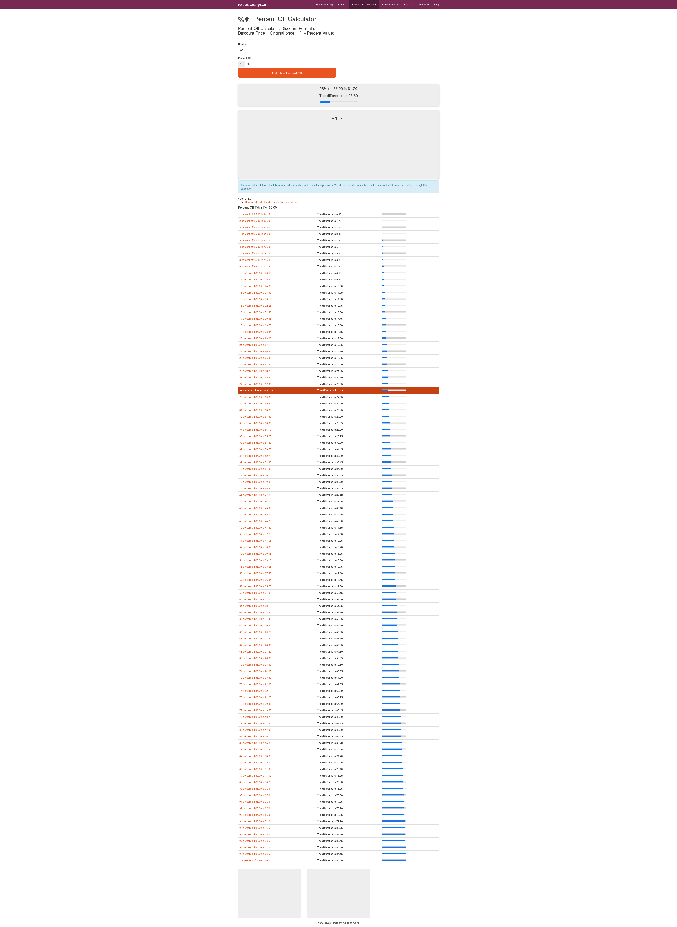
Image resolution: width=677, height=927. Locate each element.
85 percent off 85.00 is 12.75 (255, 762)
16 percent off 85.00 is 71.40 (255, 312)
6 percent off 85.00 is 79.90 (254, 247)
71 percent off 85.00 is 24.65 (255, 671)
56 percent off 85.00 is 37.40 (255, 573)
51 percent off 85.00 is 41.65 (255, 540)
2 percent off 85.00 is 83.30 (254, 220)
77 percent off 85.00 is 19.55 (255, 710)
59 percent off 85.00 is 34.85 (255, 592)
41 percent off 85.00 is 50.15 (255, 475)
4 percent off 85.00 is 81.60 (254, 233)
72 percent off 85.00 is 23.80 (255, 677)
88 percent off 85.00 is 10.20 (255, 782)
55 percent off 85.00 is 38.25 (255, 566)
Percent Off (364, 4)
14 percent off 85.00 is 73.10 (255, 299)
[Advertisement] (338, 153)
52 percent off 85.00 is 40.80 (255, 547)
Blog (436, 4)
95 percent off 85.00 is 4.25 (254, 827)
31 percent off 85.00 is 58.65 (255, 410)
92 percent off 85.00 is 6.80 (254, 808)
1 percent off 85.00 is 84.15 (254, 214)
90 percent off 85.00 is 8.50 (254, 795)
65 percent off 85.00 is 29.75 (255, 632)
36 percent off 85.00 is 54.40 (255, 442)
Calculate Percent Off (287, 73)
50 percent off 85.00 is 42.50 (255, 534)
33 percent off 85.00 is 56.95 (255, 423)
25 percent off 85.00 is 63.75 (255, 371)
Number (242, 44)
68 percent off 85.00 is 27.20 (255, 651)
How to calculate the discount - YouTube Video (271, 202)
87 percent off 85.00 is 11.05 (255, 775)
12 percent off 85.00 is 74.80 (255, 286)
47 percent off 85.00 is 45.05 (255, 514)
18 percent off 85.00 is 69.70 (255, 325)
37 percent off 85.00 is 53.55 (255, 449)
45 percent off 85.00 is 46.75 (255, 501)
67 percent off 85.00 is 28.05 (255, 645)
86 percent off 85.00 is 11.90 (255, 769)
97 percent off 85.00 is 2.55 (254, 841)
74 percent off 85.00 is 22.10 (255, 690)
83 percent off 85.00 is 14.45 (255, 749)
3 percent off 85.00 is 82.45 (254, 227)
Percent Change (331, 4)
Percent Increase (396, 4)
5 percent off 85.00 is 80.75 (254, 240)
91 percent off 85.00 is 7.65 (254, 801)
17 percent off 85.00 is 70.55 (255, 318)
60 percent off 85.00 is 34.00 (255, 599)
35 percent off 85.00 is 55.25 (255, 436)
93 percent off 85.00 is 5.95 (254, 814)
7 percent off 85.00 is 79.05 (254, 253)
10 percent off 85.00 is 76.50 (255, 273)
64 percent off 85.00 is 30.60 (255, 625)
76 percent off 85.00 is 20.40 (255, 703)
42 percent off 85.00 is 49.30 (255, 482)
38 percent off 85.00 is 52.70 (255, 455)
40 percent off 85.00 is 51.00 (255, 468)
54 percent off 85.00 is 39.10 (255, 560)
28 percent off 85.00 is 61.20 (256, 390)
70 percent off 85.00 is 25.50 (255, 664)
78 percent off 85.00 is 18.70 (255, 716)
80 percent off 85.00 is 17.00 (255, 730)
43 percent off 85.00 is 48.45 (255, 488)
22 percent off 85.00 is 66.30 (255, 351)
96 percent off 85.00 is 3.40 (254, 834)
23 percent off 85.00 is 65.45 (255, 358)
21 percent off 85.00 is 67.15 (255, 344)
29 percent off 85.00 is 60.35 (255, 397)
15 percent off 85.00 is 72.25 (255, 305)
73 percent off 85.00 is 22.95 (255, 684)
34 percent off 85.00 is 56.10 (255, 429)
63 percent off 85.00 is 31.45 (255, 619)
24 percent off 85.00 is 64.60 (255, 364)
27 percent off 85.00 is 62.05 (255, 384)
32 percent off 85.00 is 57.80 (255, 416)
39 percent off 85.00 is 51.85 (255, 462)
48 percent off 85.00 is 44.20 (255, 521)
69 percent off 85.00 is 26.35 (255, 658)
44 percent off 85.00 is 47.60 (255, 495)
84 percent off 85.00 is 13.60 (255, 756)
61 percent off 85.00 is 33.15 (255, 606)
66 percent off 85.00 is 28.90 (255, 638)
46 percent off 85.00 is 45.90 (255, 508)
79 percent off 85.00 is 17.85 (255, 723)
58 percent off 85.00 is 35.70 (255, 586)
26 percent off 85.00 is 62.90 (255, 377)
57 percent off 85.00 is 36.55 (255, 579)
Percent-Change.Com (253, 4)
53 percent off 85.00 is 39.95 (255, 553)
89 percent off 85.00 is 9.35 (254, 788)
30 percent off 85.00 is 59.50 (255, 403)
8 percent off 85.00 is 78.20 (254, 260)
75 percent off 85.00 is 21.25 (255, 697)
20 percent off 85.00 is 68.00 (255, 338)
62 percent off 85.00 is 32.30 (255, 612)
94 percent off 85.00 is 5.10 (254, 821)
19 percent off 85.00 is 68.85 (255, 331)
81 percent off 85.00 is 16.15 (255, 736)
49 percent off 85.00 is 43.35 (255, 527)
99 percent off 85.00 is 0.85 (254, 854)
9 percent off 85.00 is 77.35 (254, 266)
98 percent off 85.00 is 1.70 (254, 847)
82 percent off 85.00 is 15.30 (255, 743)
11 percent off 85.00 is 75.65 (255, 279)
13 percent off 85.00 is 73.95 (255, 292)
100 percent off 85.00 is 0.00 (255, 860)
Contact (422, 4)
